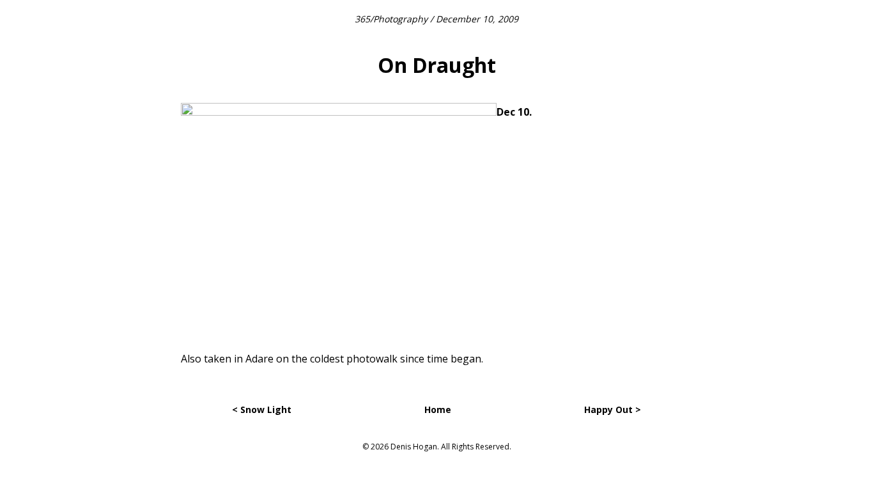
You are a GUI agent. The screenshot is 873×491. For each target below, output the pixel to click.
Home (437, 409)
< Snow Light (261, 409)
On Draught (437, 65)
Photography (400, 19)
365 (362, 19)
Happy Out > (612, 409)
